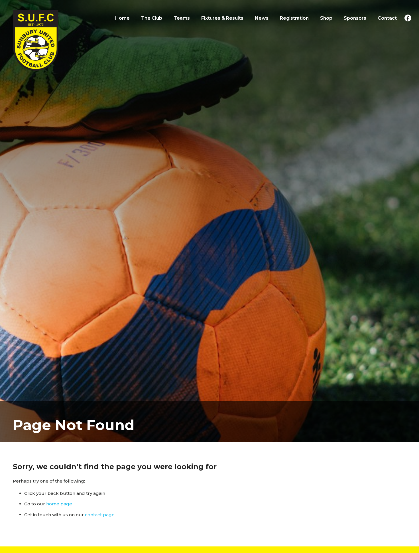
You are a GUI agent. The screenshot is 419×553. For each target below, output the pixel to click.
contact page (100, 514)
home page (59, 504)
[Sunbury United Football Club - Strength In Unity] (35, 40)
